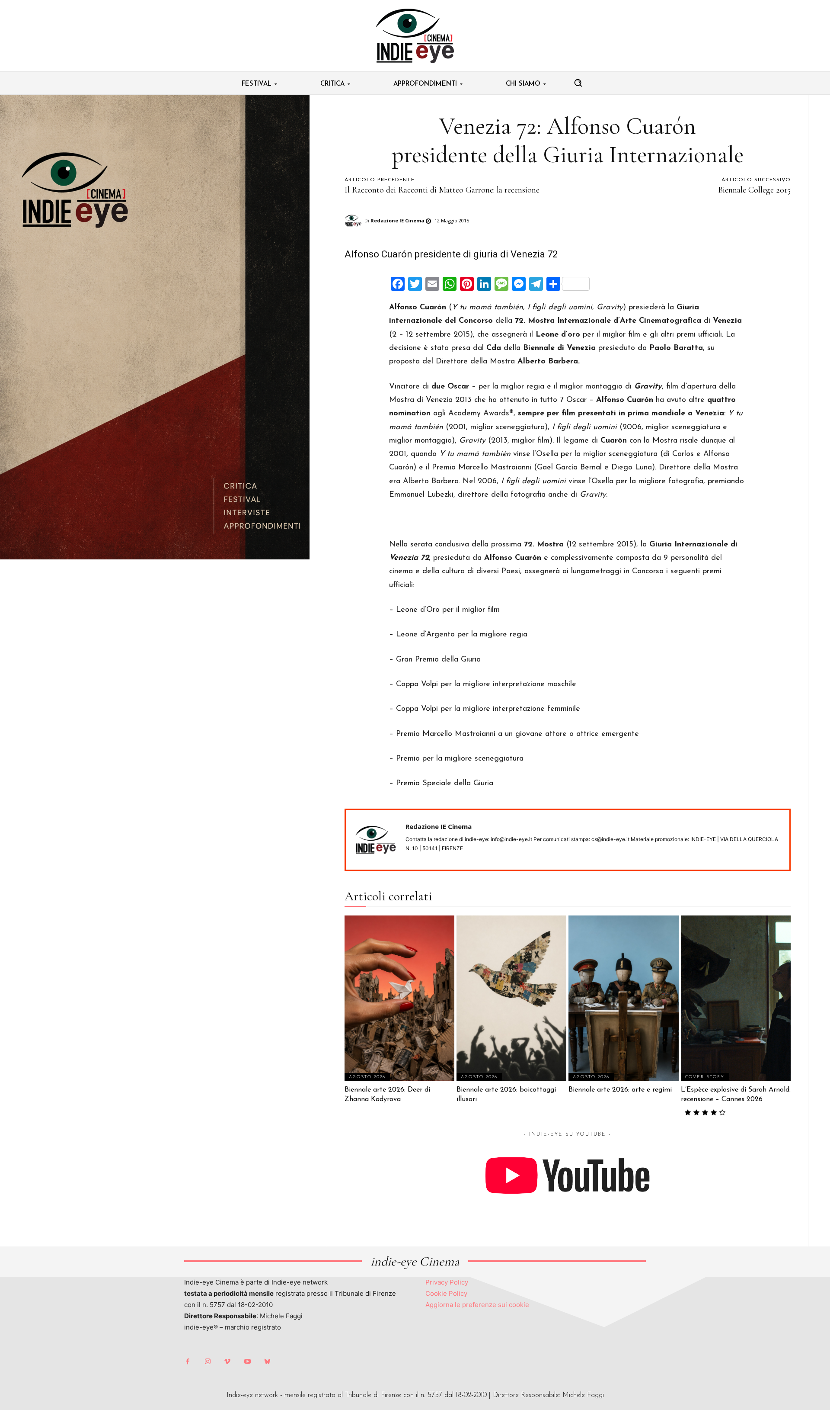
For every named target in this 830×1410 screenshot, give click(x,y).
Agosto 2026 (367, 1077)
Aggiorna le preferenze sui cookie (477, 1305)
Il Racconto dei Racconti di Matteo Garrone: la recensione (442, 190)
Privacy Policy (446, 1282)
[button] (578, 82)
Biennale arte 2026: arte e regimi (620, 1089)
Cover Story (705, 1077)
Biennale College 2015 (754, 190)
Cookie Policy (446, 1293)
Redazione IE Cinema (397, 220)
